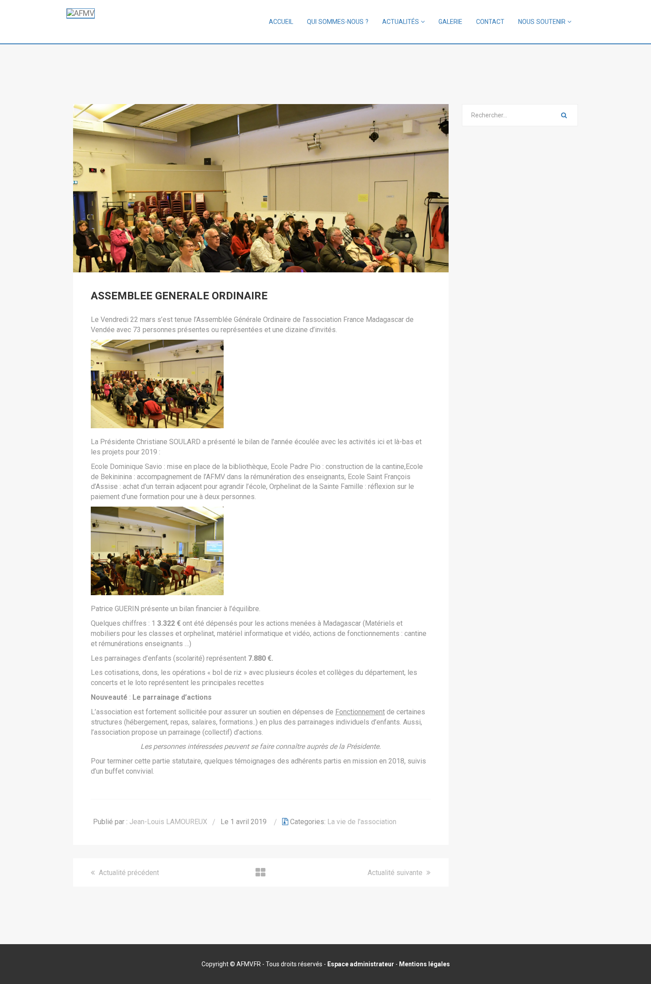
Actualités (401, 21)
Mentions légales (424, 964)
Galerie (450, 21)
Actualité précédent (128, 872)
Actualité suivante (396, 872)
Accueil (281, 21)
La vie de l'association (361, 821)
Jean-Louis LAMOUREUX (168, 821)
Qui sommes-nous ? (337, 21)
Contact (490, 21)
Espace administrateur (360, 964)
